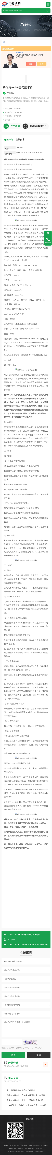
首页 (18, 30)
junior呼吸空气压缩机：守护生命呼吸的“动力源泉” (27, 1105)
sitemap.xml (39, 1152)
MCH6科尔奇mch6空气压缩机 (27, 934)
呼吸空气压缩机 (40, 30)
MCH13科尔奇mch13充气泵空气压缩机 (31, 944)
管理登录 (29, 1152)
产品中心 (26, 30)
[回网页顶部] (47, 233)
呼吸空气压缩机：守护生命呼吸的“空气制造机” (26, 1095)
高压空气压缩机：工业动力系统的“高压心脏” (25, 1100)
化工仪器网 (20, 1152)
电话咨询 (48, 243)
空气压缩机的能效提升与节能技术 (21, 1090)
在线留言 (20, 139)
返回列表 (11, 940)
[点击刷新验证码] (30, 1042)
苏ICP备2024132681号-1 (34, 1148)
